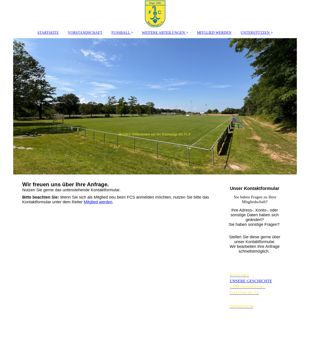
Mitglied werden (98, 202)
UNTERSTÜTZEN (255, 33)
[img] (155, 13)
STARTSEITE (48, 33)
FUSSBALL (120, 33)
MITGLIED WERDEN (214, 33)
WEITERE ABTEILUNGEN (163, 33)
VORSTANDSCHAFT (85, 33)
